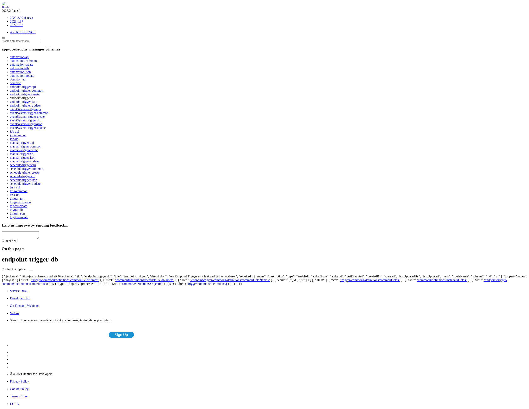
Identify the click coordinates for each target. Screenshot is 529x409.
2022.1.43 (16, 25)
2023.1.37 (16, 21)
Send (15, 240)
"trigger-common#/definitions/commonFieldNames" (65, 280)
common (15, 83)
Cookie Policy (19, 389)
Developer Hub (20, 298)
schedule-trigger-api (23, 165)
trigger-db (16, 209)
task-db (14, 195)
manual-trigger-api (22, 142)
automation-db (19, 68)
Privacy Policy (19, 381)
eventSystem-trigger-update (28, 128)
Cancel (6, 240)
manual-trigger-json (22, 157)
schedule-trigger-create (24, 172)
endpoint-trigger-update (25, 105)
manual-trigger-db (21, 154)
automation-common (23, 60)
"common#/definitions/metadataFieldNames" (144, 280)
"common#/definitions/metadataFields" (442, 280)
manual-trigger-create (24, 150)
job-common (18, 135)
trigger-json (17, 213)
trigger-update (19, 217)
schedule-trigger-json (23, 180)
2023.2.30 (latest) (21, 17)
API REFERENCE (23, 32)
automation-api (19, 57)
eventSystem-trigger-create (27, 116)
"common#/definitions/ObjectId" (141, 283)
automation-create (21, 64)
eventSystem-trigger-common (29, 113)
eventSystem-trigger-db (25, 120)
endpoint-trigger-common (26, 90)
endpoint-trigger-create (24, 94)
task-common (18, 191)
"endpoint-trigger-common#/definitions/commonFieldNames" (230, 280)
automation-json (20, 72)
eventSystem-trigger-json (26, 124)
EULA (14, 403)
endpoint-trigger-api (23, 87)
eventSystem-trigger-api (25, 109)
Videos (14, 313)
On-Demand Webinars (24, 305)
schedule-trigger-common (26, 168)
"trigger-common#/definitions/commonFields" (370, 280)
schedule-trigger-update (25, 183)
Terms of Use (18, 396)
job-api (14, 131)
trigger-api (16, 198)
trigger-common (20, 202)
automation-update (22, 75)
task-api (15, 187)
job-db (14, 139)
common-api (18, 79)
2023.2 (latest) (17, 18)
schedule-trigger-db (22, 176)
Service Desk (18, 291)
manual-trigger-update (24, 161)
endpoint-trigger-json (23, 101)
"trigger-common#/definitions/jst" (208, 283)
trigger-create (18, 206)
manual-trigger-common (25, 146)
